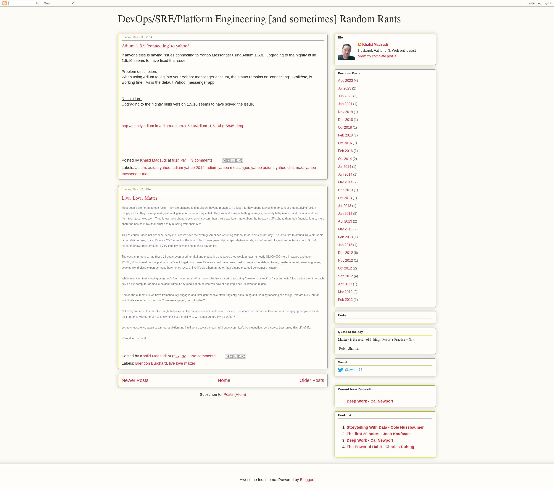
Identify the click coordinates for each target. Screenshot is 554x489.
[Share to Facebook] (237, 160)
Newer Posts (135, 380)
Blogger (306, 480)
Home (224, 380)
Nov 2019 (345, 112)
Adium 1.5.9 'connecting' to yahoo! (155, 45)
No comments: (204, 356)
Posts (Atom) (235, 394)
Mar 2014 (345, 182)
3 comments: (203, 160)
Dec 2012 (345, 253)
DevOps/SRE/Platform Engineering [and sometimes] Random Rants (259, 18)
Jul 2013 (344, 206)
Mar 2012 (345, 292)
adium (140, 167)
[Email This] (224, 160)
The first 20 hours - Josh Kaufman (378, 434)
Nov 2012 (345, 260)
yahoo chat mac (289, 167)
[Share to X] (232, 160)
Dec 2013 (345, 190)
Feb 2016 (345, 151)
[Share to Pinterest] (241, 160)
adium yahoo (159, 167)
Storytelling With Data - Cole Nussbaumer (385, 427)
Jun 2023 (345, 96)
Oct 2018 (345, 127)
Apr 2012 (345, 284)
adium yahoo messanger (228, 167)
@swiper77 (353, 370)
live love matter (182, 363)
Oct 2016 (345, 143)
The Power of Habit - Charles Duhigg (380, 447)
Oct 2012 (345, 268)
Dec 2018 (345, 120)
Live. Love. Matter (139, 198)
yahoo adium (262, 167)
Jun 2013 (345, 213)
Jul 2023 (344, 88)
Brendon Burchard (151, 363)
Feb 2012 (345, 299)
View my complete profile (377, 56)
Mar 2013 (345, 229)
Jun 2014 (345, 174)
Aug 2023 (345, 80)
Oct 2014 (345, 159)
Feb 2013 (345, 237)
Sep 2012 (345, 276)
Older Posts (312, 380)
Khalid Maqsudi (375, 44)
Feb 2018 (345, 135)
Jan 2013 (345, 245)
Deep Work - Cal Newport (370, 401)
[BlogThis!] (228, 160)
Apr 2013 (345, 221)
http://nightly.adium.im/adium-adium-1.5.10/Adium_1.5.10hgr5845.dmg (182, 126)
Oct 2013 (345, 198)
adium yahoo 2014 (188, 167)
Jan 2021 (345, 104)
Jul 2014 (344, 166)
